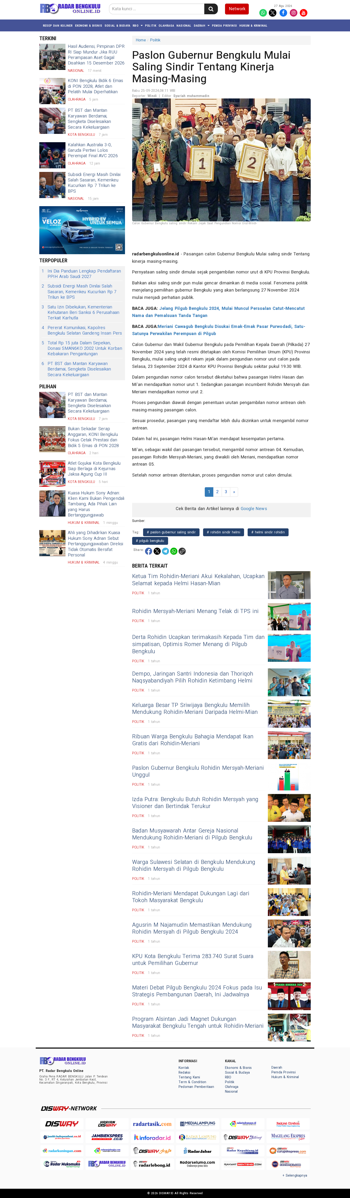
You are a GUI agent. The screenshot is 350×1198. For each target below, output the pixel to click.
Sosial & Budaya (117, 25)
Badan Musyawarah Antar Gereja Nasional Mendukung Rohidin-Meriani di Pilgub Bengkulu (192, 834)
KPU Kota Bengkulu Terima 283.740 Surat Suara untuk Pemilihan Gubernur (192, 960)
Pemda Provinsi (224, 25)
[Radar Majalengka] (107, 1151)
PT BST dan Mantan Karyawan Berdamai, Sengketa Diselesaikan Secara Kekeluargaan (89, 118)
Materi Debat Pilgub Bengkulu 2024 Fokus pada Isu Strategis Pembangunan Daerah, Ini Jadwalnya (197, 991)
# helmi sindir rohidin (268, 532)
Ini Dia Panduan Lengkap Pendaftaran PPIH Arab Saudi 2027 (81, 274)
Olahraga (166, 25)
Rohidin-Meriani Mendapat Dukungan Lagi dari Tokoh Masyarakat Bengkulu (190, 897)
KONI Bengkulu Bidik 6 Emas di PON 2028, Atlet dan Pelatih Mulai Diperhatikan (95, 86)
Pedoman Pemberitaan (196, 1086)
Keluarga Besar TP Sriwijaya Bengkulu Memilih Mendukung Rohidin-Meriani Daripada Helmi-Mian (195, 708)
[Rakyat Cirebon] (288, 1124)
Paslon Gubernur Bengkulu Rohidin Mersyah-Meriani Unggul (198, 771)
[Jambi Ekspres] (107, 1137)
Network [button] (237, 9)
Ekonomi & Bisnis (88, 25)
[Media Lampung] (198, 1124)
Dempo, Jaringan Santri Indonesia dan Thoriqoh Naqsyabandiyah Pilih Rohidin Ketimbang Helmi (192, 677)
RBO (135, 25)
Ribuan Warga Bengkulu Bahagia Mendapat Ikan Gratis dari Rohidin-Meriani (192, 740)
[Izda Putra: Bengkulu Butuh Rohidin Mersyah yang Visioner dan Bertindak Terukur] (289, 808)
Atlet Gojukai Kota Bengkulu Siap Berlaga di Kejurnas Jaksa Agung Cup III (94, 469)
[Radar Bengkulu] (107, 1164)
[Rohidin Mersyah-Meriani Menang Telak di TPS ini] (289, 616)
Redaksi (184, 1072)
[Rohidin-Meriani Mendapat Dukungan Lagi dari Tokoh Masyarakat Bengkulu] (289, 902)
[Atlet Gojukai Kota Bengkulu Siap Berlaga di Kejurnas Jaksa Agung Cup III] (52, 474)
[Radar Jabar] (198, 1151)
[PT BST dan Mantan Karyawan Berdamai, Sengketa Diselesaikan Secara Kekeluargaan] (52, 121)
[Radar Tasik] (152, 1124)
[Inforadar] (152, 1137)
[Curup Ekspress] (288, 1151)
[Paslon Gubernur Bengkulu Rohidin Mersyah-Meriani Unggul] (289, 776)
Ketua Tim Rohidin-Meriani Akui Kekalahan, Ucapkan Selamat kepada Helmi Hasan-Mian (198, 580)
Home (141, 40)
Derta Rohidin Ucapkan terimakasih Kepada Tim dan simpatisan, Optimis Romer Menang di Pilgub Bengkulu (198, 644)
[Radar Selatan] (288, 1164)
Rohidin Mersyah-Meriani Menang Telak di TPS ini (195, 611)
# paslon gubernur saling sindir (171, 532)
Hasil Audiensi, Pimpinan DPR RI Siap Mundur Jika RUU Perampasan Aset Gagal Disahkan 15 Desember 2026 (96, 54)
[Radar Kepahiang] (243, 1151)
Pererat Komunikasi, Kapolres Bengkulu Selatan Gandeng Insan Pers (82, 330)
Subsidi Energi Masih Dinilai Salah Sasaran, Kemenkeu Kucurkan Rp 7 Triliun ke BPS (94, 183)
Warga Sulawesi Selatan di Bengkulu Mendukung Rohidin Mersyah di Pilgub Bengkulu (193, 865)
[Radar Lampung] (198, 1137)
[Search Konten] (211, 9)
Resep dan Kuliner (58, 25)
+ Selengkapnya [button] (295, 1175)
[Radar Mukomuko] (62, 1164)
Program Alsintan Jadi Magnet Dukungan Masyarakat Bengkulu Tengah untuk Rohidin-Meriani (198, 1022)
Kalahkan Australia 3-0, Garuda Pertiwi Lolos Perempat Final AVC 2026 (93, 150)
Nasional (183, 25)
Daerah (199, 25)
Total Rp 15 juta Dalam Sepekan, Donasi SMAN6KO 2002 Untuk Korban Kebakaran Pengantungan (82, 348)
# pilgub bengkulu (150, 540)
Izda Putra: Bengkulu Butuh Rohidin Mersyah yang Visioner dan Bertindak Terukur (195, 803)
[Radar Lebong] (152, 1164)
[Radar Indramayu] (243, 1124)
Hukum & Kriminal (253, 25)
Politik (150, 25)
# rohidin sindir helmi (223, 532)
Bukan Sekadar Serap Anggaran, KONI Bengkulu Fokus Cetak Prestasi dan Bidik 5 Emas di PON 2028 (93, 437)
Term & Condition (192, 1082)
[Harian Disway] (107, 1124)
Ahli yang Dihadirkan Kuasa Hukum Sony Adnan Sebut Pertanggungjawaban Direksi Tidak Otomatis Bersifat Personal (95, 544)
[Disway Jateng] (243, 1137)
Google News (254, 509)
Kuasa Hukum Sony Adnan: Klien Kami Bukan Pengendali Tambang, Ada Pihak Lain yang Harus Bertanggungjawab (96, 504)
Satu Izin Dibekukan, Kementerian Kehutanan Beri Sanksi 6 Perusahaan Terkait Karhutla (80, 312)
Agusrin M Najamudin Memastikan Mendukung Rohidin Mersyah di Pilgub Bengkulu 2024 (192, 928)
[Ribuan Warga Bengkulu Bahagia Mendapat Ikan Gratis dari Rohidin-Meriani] (289, 745)
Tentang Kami (189, 1077)
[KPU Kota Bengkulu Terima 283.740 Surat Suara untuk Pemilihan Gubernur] (289, 965)
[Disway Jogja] (152, 1151)
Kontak (184, 1067)
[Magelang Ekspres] (288, 1137)
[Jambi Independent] (62, 1137)
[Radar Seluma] (198, 1164)
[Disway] (62, 1124)
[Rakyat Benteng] (243, 1164)
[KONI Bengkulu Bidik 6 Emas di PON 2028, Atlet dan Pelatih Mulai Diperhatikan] (52, 91)
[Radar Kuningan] (62, 1151)
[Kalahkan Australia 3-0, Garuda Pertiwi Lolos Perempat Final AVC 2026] (52, 155)
